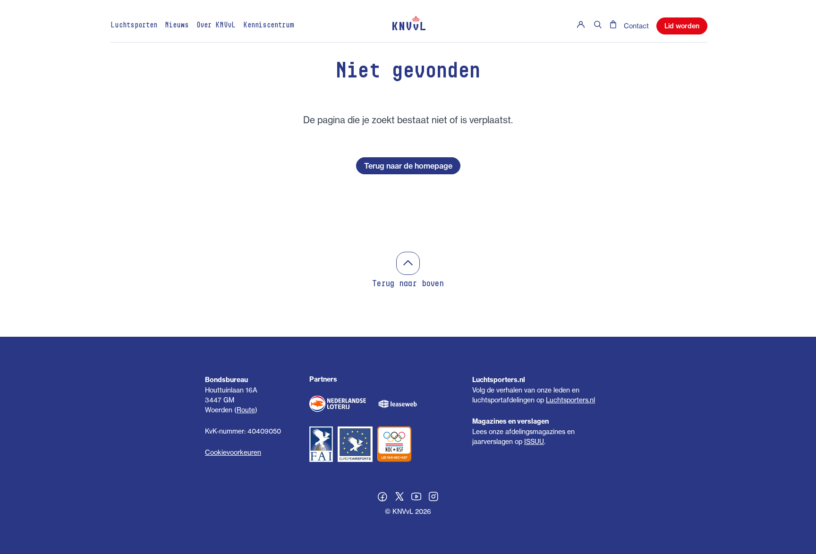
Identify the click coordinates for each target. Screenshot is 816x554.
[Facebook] (382, 497)
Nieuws (177, 25)
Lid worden (681, 26)
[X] (399, 497)
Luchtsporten (133, 25)
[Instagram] (433, 497)
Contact (636, 26)
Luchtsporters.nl (570, 400)
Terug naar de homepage (408, 165)
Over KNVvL (216, 25)
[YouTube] (416, 497)
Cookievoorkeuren (233, 452)
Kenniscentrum (268, 25)
